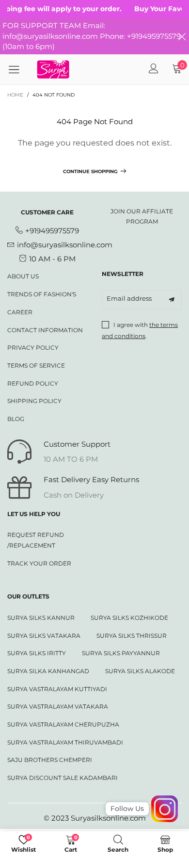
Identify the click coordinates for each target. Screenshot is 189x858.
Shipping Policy (34, 401)
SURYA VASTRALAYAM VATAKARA (57, 706)
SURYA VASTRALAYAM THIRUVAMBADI (65, 742)
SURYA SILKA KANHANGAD (48, 671)
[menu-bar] (17, 69)
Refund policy (32, 383)
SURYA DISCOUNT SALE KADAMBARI (62, 777)
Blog (15, 418)
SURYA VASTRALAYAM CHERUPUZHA (63, 724)
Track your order (39, 563)
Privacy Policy (33, 347)
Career (19, 312)
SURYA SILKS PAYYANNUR (121, 653)
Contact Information (45, 330)
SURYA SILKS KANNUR (41, 617)
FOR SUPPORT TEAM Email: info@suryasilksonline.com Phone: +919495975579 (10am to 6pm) (91, 36)
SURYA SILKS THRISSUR (131, 635)
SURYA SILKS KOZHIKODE (129, 617)
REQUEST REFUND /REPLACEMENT (35, 540)
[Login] (153, 69)
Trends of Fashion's (41, 294)
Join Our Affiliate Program (141, 217)
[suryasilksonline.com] (53, 69)
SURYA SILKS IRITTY (36, 653)
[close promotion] (181, 36)
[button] (171, 299)
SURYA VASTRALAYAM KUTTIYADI (57, 689)
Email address (129, 298)
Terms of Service (36, 365)
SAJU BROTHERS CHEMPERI (49, 759)
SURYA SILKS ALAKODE (140, 671)
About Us (23, 276)
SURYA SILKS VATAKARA (43, 635)
